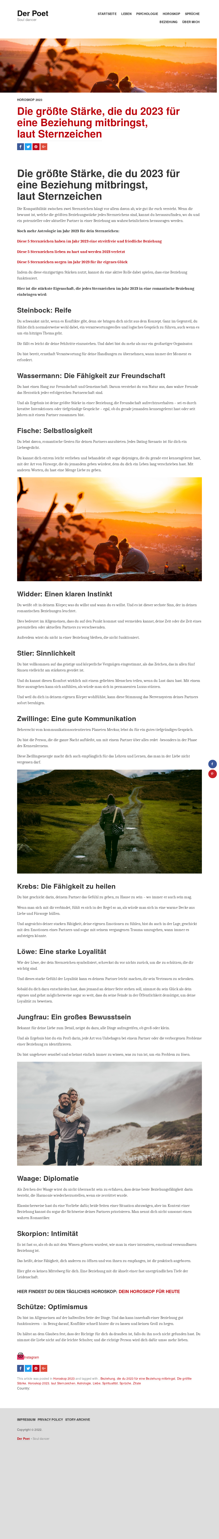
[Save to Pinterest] (212, 774)
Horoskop (171, 14)
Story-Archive (77, 1419)
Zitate (137, 1383)
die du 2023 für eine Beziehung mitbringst (146, 1378)
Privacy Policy (50, 1419)
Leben (126, 14)
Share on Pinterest (36, 146)
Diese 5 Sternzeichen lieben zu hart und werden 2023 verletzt (71, 252)
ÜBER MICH (191, 22)
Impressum (26, 1419)
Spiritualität (110, 1383)
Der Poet (32, 13)
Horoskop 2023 (30, 100)
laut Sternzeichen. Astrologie (71, 1383)
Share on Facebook (20, 146)
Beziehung (169, 22)
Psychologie (147, 14)
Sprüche (192, 14)
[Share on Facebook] (212, 764)
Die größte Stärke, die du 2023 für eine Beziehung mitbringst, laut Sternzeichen (98, 122)
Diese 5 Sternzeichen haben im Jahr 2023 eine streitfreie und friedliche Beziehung (90, 241)
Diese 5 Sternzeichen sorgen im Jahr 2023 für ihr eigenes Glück (72, 262)
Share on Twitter (28, 146)
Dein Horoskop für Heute (149, 1291)
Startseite (107, 14)
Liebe (97, 1383)
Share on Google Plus (43, 146)
